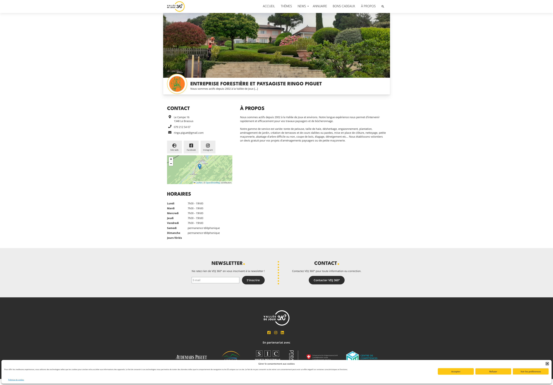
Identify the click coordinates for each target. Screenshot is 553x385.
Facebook (191, 150)
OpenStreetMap (213, 182)
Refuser (493, 371)
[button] (547, 363)
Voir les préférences (531, 371)
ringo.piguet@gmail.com (189, 132)
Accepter (455, 371)
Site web (174, 150)
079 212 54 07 (182, 127)
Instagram (208, 150)
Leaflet (198, 182)
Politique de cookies (16, 380)
